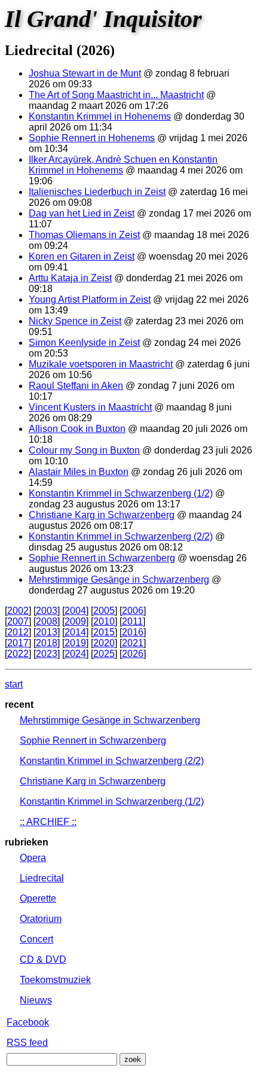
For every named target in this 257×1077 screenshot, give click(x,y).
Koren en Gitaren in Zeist (81, 256)
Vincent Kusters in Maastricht (90, 407)
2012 (18, 632)
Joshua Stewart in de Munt (85, 73)
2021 (132, 643)
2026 (132, 654)
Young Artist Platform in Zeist (90, 299)
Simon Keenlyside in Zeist (84, 342)
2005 (104, 611)
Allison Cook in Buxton (77, 429)
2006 (132, 611)
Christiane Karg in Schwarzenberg (102, 515)
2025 (104, 654)
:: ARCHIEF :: (48, 822)
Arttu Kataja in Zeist (70, 278)
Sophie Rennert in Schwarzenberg (102, 558)
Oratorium (41, 919)
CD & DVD (43, 959)
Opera (33, 858)
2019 (75, 643)
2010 (104, 621)
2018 (46, 643)
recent (19, 704)
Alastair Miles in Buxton (78, 472)
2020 (104, 643)
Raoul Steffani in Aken (76, 386)
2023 (46, 654)
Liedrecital (42, 878)
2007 (18, 621)
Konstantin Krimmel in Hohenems (100, 116)
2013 (46, 632)
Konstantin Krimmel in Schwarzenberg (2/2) (121, 536)
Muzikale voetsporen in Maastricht (101, 364)
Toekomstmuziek (55, 980)
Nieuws (36, 1000)
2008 (46, 621)
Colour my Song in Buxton (84, 450)
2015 (104, 632)
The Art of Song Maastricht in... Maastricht (116, 95)
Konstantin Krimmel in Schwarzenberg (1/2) (121, 493)
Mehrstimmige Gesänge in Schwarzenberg (119, 579)
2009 (75, 621)
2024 (75, 654)
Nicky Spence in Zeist (75, 321)
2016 (132, 632)
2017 (18, 643)
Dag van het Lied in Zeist (81, 213)
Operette (38, 898)
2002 (18, 611)
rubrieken (26, 842)
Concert (36, 939)
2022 (18, 654)
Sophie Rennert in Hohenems (92, 138)
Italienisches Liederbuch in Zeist (97, 192)
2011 (132, 621)
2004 (75, 611)
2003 (46, 611)
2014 (75, 632)
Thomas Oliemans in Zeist (84, 235)
